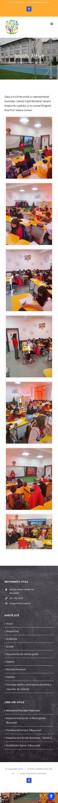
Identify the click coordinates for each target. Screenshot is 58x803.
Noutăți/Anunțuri (16, 669)
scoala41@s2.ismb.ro (20, 603)
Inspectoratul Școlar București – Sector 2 (29, 737)
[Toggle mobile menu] (52, 23)
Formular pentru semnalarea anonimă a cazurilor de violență (28, 687)
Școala (10, 646)
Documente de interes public (22, 654)
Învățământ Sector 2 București (23, 745)
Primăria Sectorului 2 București (23, 730)
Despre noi (12, 631)
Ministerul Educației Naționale (23, 710)
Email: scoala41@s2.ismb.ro (38, 2)
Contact (10, 677)
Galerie (10, 661)
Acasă (9, 623)
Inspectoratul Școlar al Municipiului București (26, 720)
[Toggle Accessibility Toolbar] (51, 796)
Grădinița (11, 638)
